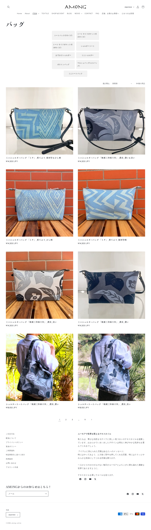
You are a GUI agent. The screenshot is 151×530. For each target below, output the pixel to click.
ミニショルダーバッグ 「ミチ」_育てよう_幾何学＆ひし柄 (33, 158)
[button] (8, 7)
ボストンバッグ (63, 64)
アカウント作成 (12, 467)
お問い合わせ (11, 463)
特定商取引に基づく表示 (15, 455)
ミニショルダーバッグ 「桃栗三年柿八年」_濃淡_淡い (31, 322)
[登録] (45, 493)
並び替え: (106, 83)
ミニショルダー (88, 55)
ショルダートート (88, 46)
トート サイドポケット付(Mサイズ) (62, 46)
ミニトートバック (75, 73)
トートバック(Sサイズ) (63, 35)
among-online (16, 523)
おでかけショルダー (63, 55)
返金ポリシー (11, 446)
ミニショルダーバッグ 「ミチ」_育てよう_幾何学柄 (102, 240)
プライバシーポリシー (14, 442)
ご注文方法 (10, 434)
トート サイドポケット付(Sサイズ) (87, 35)
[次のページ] (91, 419)
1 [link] (59, 419)
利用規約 (9, 459)
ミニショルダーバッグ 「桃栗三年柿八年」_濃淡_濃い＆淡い (106, 158)
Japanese (128, 7)
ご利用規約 (10, 450)
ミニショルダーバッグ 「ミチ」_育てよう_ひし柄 (29, 240)
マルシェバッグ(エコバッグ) (87, 64)
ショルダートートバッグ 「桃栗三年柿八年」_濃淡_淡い (104, 404)
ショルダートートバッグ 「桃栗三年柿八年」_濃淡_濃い (32, 404)
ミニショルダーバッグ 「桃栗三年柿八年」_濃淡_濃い (103, 322)
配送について (11, 438)
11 (85, 419)
